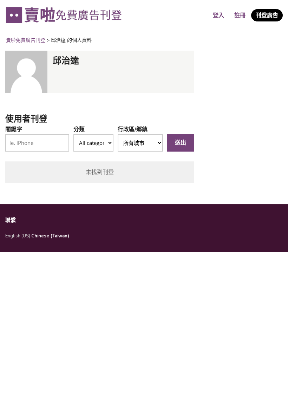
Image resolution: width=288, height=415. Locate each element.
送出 (180, 143)
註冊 (240, 15)
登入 (218, 15)
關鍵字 (13, 129)
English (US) (17, 236)
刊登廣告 (267, 15)
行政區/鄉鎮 (133, 129)
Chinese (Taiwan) (50, 236)
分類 (79, 129)
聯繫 (10, 220)
